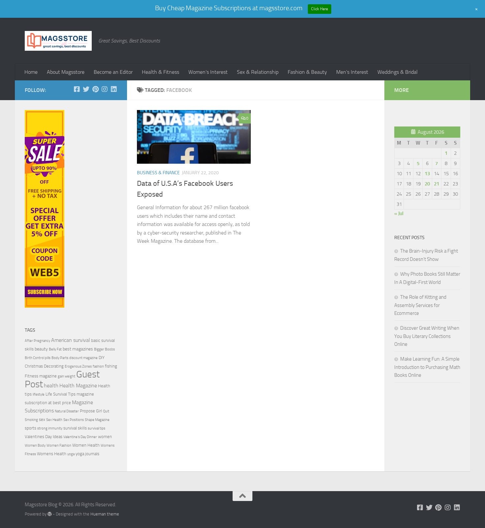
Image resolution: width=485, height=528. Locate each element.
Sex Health (54, 420)
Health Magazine (78, 386)
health (51, 386)
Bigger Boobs (104, 349)
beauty (41, 349)
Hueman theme (104, 514)
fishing (111, 366)
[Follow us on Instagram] (104, 89)
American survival (70, 340)
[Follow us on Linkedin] (114, 89)
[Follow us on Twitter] (86, 89)
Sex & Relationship (257, 72)
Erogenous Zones (78, 366)
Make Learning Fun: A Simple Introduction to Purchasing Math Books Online (427, 367)
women (105, 436)
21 (436, 184)
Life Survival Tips (61, 394)
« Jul (399, 213)
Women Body (35, 445)
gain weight (66, 376)
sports (30, 428)
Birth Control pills (37, 358)
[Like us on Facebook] (77, 89)
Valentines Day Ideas (43, 436)
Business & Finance (158, 173)
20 (427, 184)
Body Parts (59, 358)
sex (42, 419)
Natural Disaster (67, 411)
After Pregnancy (37, 341)
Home (31, 72)
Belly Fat (55, 349)
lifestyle (39, 394)
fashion (98, 366)
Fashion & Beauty (307, 72)
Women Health (86, 445)
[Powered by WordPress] (50, 514)
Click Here (319, 9)
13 (427, 174)
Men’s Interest (352, 72)
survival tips (96, 428)
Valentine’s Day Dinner (80, 437)
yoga (71, 454)
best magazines (78, 349)
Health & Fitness (160, 72)
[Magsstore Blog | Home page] (58, 41)
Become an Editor (113, 72)
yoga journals (87, 453)
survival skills (75, 428)
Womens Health (51, 453)
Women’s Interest (208, 72)
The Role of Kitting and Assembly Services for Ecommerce (420, 305)
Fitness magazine (41, 376)
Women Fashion (59, 445)
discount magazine (83, 358)
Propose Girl (91, 410)
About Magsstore (65, 72)
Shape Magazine (97, 420)
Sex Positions (73, 420)
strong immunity (49, 428)
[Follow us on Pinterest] (95, 89)
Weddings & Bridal (397, 72)
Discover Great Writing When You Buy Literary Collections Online (426, 336)
